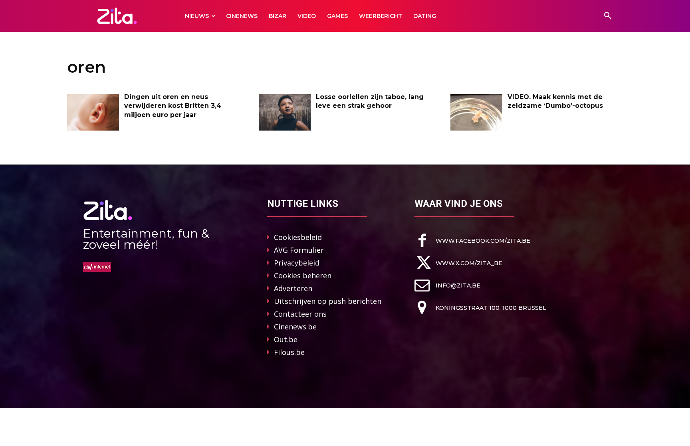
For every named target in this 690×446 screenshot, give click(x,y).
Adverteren (293, 288)
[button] (608, 16)
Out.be (285, 339)
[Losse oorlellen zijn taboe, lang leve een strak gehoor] (285, 112)
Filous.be (289, 352)
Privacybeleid (296, 263)
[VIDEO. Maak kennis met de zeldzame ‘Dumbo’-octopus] (476, 112)
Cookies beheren (302, 275)
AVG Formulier (299, 250)
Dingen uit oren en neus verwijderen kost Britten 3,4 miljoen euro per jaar (172, 106)
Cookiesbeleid (298, 237)
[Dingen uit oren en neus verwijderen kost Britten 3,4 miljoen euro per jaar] (93, 112)
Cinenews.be (295, 326)
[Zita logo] (117, 15)
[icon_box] (472, 240)
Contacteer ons (300, 314)
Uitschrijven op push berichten (327, 301)
